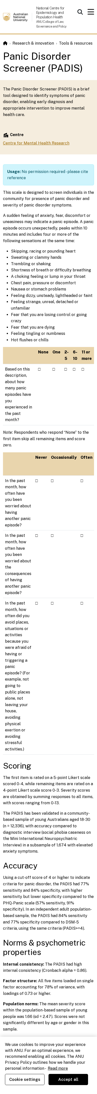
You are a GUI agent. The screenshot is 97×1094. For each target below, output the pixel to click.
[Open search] (80, 11)
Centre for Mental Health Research (36, 143)
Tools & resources (76, 43)
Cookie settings (24, 1079)
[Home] (5, 43)
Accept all (68, 1079)
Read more (58, 1068)
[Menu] (91, 13)
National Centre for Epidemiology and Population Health (50, 12)
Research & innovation (33, 43)
